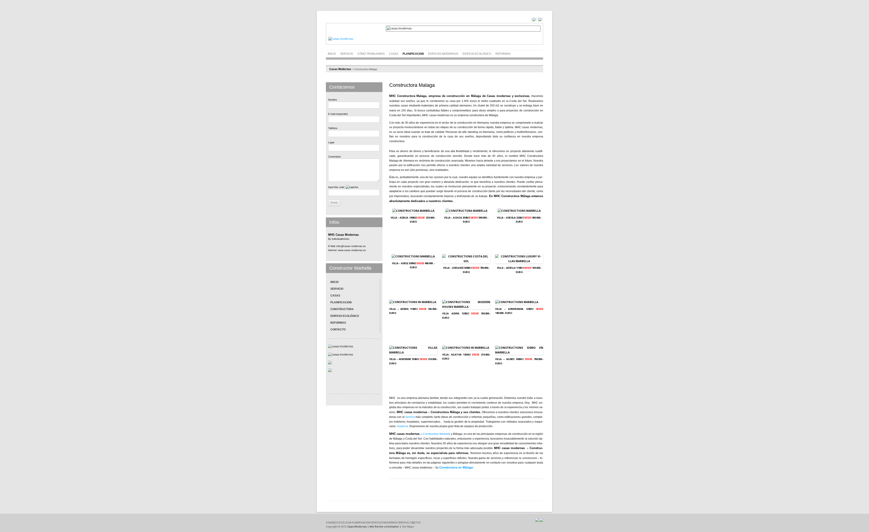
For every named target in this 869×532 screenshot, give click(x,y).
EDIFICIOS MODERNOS (384, 522)
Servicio (336, 288)
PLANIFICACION (413, 53)
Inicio (332, 53)
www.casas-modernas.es (352, 250)
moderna (402, 426)
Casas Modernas (340, 69)
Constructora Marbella (436, 433)
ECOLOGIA (345, 522)
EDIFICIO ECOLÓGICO (477, 53)
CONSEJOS (332, 522)
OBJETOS (415, 522)
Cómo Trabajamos (371, 53)
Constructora (342, 309)
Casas (393, 53)
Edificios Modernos (443, 53)
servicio (410, 417)
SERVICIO (346, 53)
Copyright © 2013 (336, 526)
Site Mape (408, 526)
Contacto (338, 329)
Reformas (503, 53)
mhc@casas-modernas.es (351, 246)
